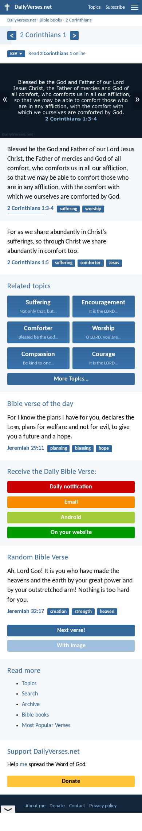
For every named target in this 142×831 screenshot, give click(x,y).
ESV (13, 53)
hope (104, 448)
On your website (71, 532)
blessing (83, 448)
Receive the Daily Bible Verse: (51, 472)
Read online (57, 53)
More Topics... (71, 379)
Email (71, 502)
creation (58, 611)
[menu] (134, 10)
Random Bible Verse (37, 557)
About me (35, 806)
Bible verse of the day (40, 404)
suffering (68, 209)
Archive (31, 704)
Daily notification (71, 487)
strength (83, 611)
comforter (90, 263)
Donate (71, 781)
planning (58, 448)
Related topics (29, 286)
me (23, 765)
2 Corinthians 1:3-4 (30, 208)
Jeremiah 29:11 (25, 448)
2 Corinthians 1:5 (28, 263)
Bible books (51, 20)
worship (93, 209)
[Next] (74, 35)
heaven (107, 611)
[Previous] (11, 35)
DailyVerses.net (21, 20)
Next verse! (71, 630)
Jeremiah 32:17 (25, 612)
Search (30, 694)
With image (71, 646)
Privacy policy (103, 806)
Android (71, 517)
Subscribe (115, 7)
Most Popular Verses (46, 726)
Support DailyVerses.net (43, 752)
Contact (77, 806)
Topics (94, 7)
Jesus (114, 263)
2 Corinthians (78, 20)
